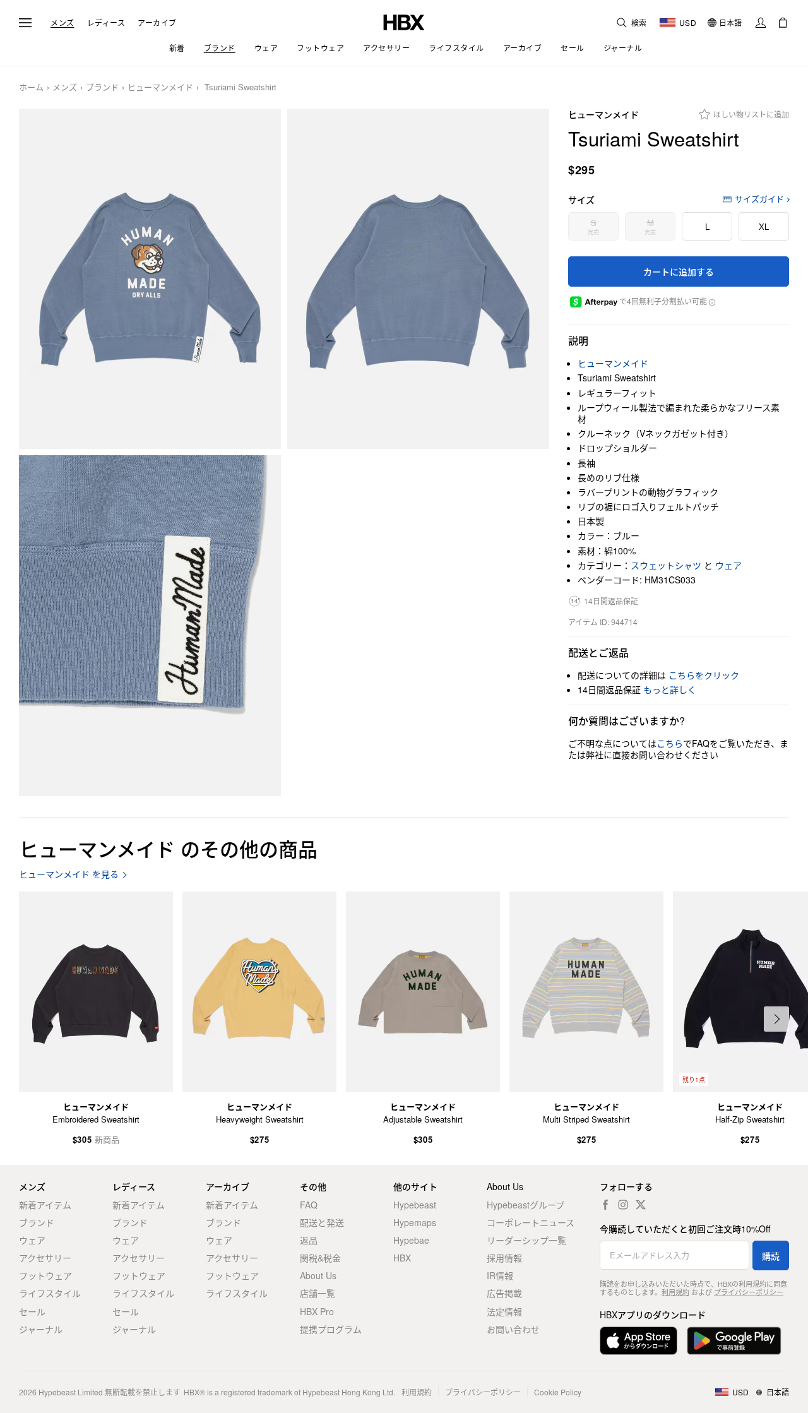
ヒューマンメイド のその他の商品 (168, 848)
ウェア (728, 565)
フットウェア (45, 1275)
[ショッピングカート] (782, 22)
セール (32, 1311)
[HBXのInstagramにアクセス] (623, 1204)
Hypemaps (414, 1222)
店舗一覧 (317, 1293)
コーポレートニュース (530, 1222)
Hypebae (411, 1240)
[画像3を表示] (150, 625)
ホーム (31, 87)
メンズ (62, 23)
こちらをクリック (703, 675)
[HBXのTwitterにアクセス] (640, 1204)
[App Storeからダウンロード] (638, 1341)
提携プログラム (331, 1329)
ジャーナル (40, 1329)
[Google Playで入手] (734, 1341)
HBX (402, 1257)
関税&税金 (320, 1257)
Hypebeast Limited (71, 1391)
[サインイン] (760, 22)
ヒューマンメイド (160, 87)
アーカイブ (157, 23)
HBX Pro (317, 1311)
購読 (771, 1255)
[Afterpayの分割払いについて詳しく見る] (712, 301)
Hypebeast (414, 1204)
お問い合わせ (513, 1329)
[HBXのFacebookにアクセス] (605, 1204)
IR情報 (500, 1275)
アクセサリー (45, 1257)
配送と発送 (322, 1222)
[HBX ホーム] (404, 21)
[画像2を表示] (418, 279)
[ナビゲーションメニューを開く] (25, 22)
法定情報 (504, 1311)
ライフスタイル (50, 1293)
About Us (318, 1275)
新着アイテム (45, 1204)
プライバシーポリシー (748, 1292)
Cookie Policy (557, 1391)
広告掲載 (504, 1293)
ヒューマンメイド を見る (69, 874)
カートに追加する (678, 271)
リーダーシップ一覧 (526, 1240)
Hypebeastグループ (525, 1204)
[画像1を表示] (150, 279)
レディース (106, 23)
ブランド (102, 87)
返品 (309, 1240)
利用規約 (675, 1292)
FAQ (309, 1204)
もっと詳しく (669, 689)
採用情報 (504, 1257)
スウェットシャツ (666, 565)
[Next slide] (776, 1019)
